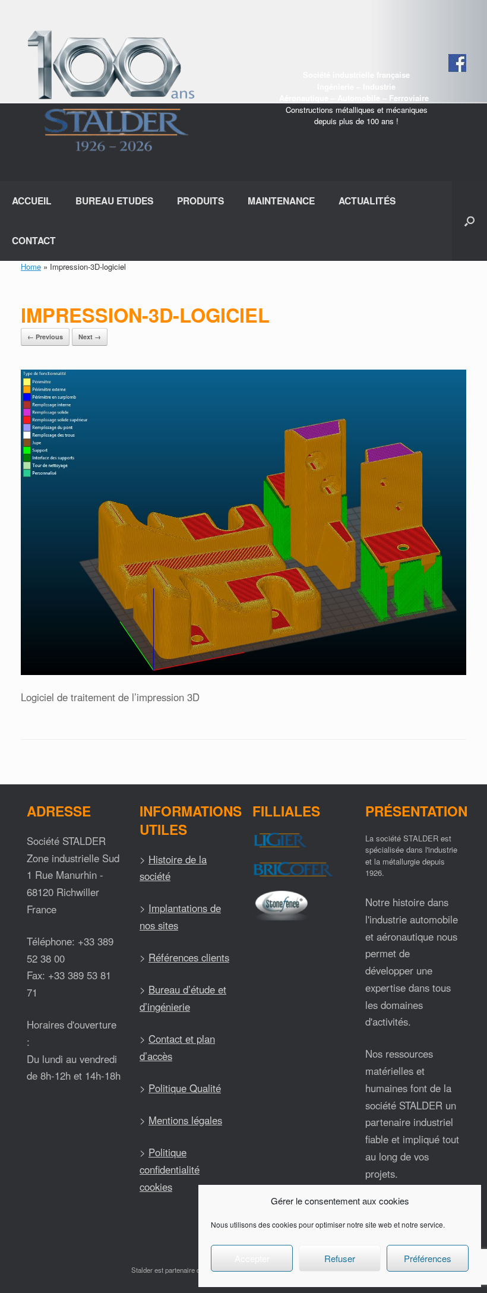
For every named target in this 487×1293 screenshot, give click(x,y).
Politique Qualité (184, 1088)
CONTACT (34, 240)
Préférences (427, 1258)
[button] (469, 221)
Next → (89, 336)
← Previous (45, 336)
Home (31, 266)
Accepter (252, 1258)
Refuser (339, 1258)
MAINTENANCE (281, 200)
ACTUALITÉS (367, 200)
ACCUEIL (32, 200)
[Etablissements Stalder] (109, 90)
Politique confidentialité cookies (170, 1169)
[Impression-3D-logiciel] (243, 671)
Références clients (188, 957)
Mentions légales (185, 1120)
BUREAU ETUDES (114, 200)
